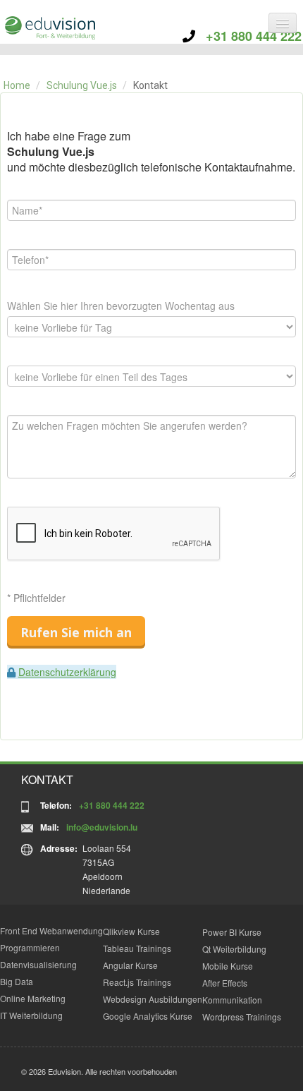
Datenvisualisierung (38, 964)
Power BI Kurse (231, 932)
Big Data (16, 981)
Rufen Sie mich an (76, 632)
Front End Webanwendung (51, 930)
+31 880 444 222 (248, 36)
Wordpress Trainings (241, 1017)
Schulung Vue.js (82, 85)
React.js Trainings (137, 982)
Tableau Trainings (137, 948)
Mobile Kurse (227, 966)
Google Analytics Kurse (147, 1016)
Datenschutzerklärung (67, 672)
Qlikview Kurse (131, 931)
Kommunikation (232, 1000)
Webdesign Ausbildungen (152, 999)
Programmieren (30, 947)
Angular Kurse (130, 965)
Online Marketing (33, 998)
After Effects (224, 983)
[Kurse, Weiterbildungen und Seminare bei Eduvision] (49, 28)
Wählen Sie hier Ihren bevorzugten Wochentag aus (121, 306)
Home (17, 85)
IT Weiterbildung (31, 1015)
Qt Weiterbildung (234, 949)
